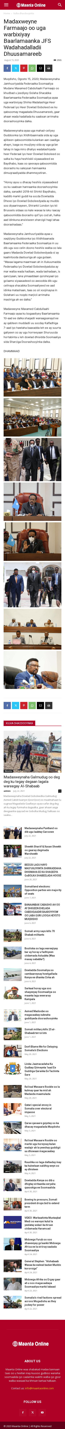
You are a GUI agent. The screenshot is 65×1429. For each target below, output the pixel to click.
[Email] (40, 68)
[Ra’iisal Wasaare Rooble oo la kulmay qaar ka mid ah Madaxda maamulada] (13, 1091)
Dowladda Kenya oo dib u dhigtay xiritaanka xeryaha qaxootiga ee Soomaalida (40, 1184)
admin (7, 791)
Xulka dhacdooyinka (23, 13)
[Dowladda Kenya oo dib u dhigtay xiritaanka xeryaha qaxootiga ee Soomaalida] (13, 1185)
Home (7, 13)
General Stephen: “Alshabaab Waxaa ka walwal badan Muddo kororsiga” (43, 1265)
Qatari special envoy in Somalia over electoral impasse (38, 1109)
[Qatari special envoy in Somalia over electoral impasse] (13, 1109)
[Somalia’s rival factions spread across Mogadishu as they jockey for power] (13, 1302)
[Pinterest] (23, 68)
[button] (6, 5)
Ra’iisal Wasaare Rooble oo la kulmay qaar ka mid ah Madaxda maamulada (42, 1090)
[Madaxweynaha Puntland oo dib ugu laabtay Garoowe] (13, 832)
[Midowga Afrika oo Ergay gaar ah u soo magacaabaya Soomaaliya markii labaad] (13, 1284)
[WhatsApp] (32, 68)
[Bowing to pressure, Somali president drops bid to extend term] (13, 1204)
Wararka (8, 771)
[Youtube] (42, 1412)
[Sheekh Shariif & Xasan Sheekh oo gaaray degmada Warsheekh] (13, 851)
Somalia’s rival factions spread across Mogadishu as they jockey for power (43, 1301)
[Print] (48, 68)
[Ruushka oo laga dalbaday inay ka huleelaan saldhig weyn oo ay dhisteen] (13, 1166)
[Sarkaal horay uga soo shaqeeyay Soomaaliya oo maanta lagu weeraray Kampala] (13, 993)
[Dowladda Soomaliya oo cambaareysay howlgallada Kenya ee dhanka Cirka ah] (13, 974)
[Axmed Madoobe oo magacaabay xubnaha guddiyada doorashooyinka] (13, 1015)
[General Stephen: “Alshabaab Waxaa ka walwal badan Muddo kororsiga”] (13, 1266)
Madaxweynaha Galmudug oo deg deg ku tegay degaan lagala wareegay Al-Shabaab (32, 781)
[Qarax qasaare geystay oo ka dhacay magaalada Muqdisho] (13, 1127)
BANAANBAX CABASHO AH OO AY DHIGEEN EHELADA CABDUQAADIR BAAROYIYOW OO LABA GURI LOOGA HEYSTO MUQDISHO (42, 912)
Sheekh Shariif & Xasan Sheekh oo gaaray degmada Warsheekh (43, 850)
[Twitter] (15, 68)
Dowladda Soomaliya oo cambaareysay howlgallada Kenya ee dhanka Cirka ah (41, 974)
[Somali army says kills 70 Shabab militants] (13, 935)
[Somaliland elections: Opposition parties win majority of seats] (13, 891)
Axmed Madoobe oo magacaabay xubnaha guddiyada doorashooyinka (41, 1015)
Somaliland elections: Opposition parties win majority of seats (43, 890)
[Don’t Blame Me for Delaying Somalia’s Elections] (13, 1051)
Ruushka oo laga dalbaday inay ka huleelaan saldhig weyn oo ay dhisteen (43, 1166)
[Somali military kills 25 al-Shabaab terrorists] (13, 1034)
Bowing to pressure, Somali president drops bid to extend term (42, 1203)
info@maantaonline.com (39, 1388)
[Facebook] (7, 68)
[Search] (60, 5)
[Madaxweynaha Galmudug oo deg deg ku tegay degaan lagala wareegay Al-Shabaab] (32, 751)
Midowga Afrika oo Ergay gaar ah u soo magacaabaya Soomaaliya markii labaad (42, 1283)
